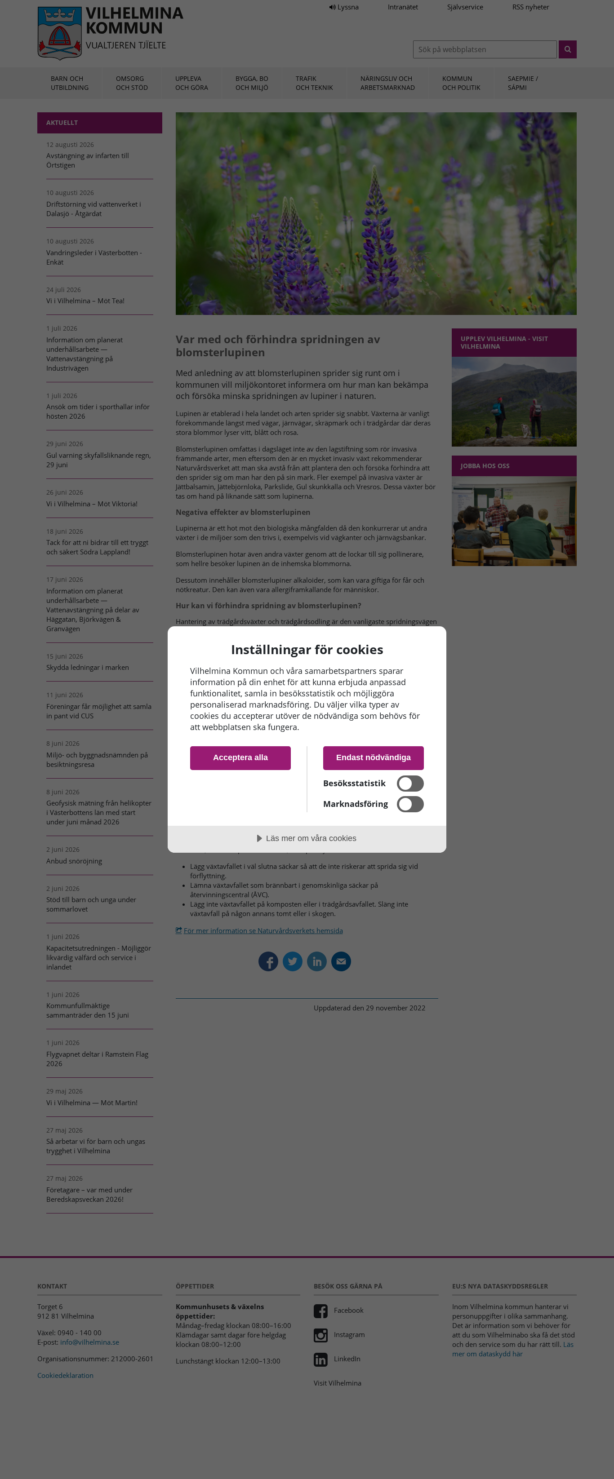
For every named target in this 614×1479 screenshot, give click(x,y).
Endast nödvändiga (373, 757)
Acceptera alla (240, 757)
